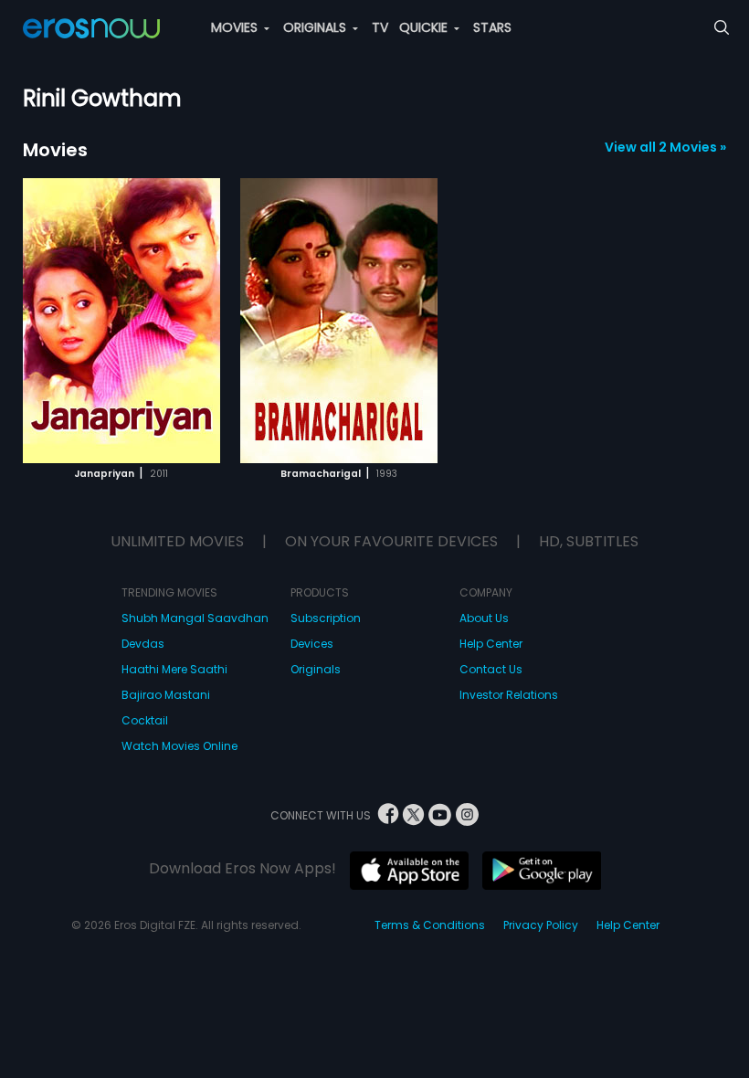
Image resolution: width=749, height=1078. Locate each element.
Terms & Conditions (429, 925)
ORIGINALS (316, 27)
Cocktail (144, 720)
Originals (315, 669)
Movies (55, 150)
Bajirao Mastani (165, 695)
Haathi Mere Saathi (174, 669)
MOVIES (236, 27)
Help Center (490, 643)
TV (380, 27)
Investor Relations (508, 695)
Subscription (325, 618)
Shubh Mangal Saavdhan (195, 618)
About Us (484, 618)
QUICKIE (425, 27)
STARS (492, 27)
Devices (311, 643)
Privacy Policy (540, 925)
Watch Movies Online (179, 746)
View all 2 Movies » (665, 147)
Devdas (142, 643)
